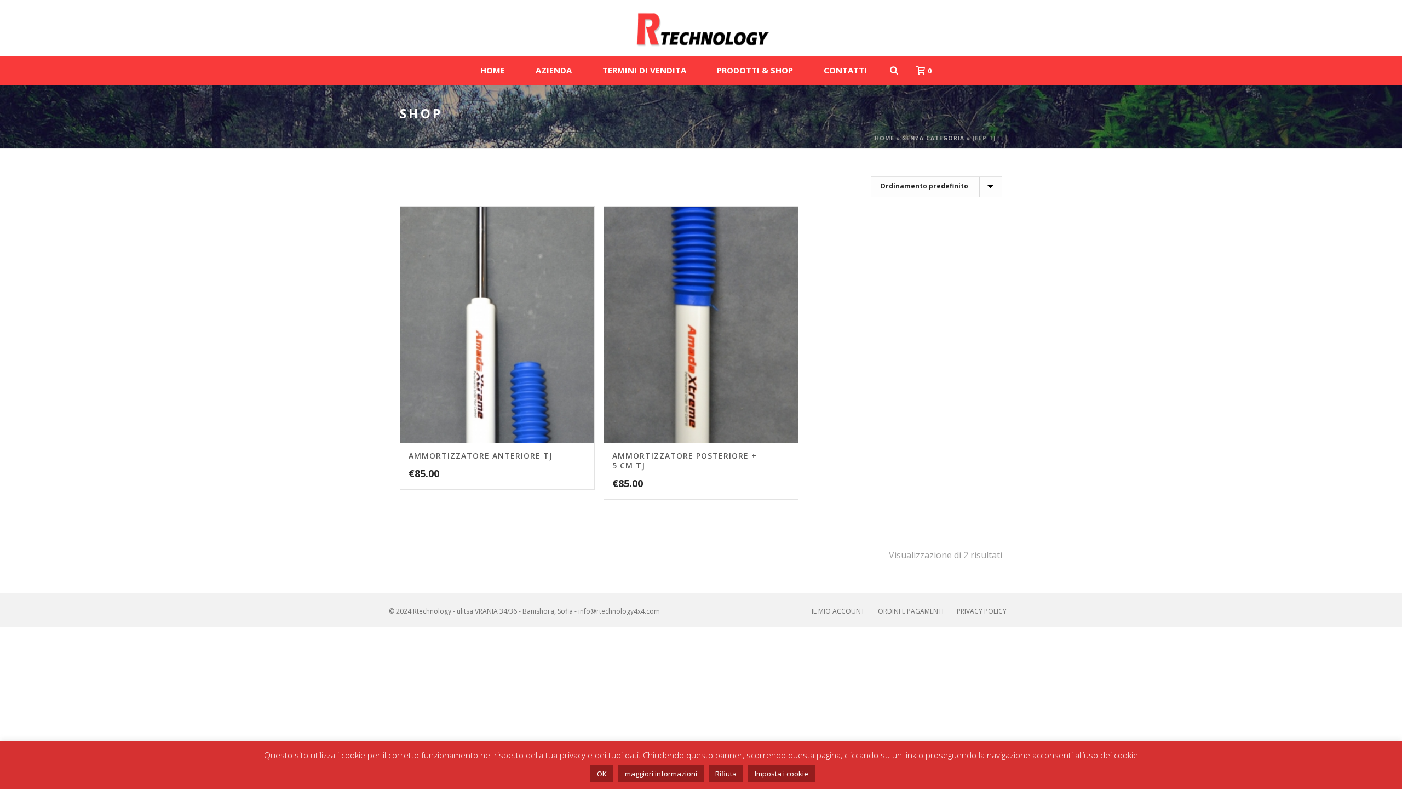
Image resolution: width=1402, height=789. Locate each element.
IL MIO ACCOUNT (838, 611)
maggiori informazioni (661, 774)
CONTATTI (845, 70)
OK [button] (602, 774)
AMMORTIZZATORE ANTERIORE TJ (481, 455)
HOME (492, 70)
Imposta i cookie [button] (781, 774)
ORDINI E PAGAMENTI (911, 611)
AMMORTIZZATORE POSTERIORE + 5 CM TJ (684, 460)
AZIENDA (554, 70)
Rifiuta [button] (726, 774)
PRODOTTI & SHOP (755, 70)
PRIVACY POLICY (982, 611)
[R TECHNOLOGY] (701, 28)
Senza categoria (933, 138)
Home (884, 138)
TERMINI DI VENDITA (644, 70)
